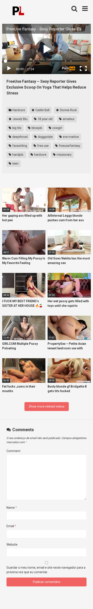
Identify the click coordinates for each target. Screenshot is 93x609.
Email (11, 526)
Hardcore (18, 110)
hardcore (40, 154)
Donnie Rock (68, 110)
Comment (13, 451)
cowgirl (57, 128)
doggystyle (45, 137)
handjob (18, 154)
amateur (68, 119)
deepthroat (20, 137)
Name (11, 507)
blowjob (36, 128)
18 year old (45, 119)
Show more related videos (46, 406)
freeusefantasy (69, 145)
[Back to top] (85, 600)
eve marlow (70, 137)
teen (15, 163)
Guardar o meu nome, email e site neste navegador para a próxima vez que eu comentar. (45, 570)
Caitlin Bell (42, 110)
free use (43, 145)
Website (12, 544)
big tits (16, 128)
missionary (64, 154)
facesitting (19, 145)
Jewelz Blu (19, 119)
